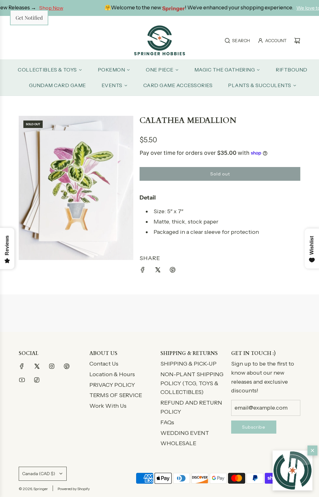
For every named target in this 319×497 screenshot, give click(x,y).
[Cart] (297, 40)
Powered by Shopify (74, 488)
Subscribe (253, 427)
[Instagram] (52, 366)
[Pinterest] (67, 366)
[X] (37, 366)
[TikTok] (37, 380)
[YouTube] (22, 380)
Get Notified (29, 17)
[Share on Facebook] (143, 271)
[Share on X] (157, 271)
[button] (292, 470)
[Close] (312, 450)
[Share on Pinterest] (172, 271)
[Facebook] (22, 366)
